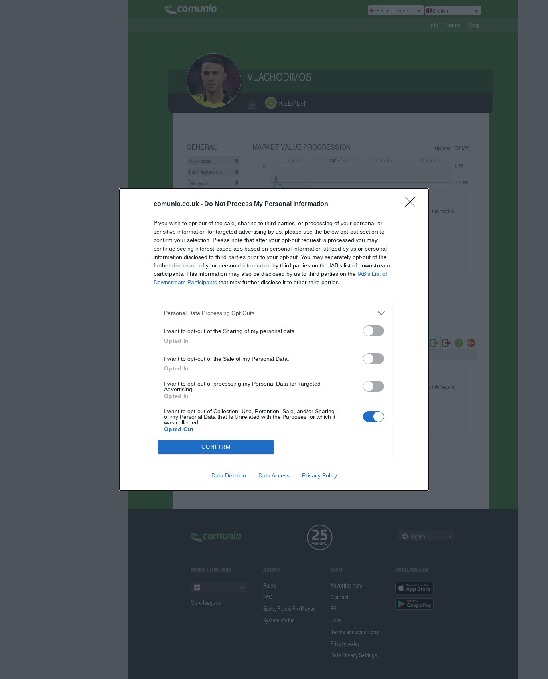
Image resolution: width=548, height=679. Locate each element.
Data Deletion (228, 475)
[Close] (412, 204)
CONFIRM (216, 447)
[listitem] (274, 313)
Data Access (274, 475)
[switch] (373, 330)
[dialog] (274, 340)
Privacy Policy (319, 475)
